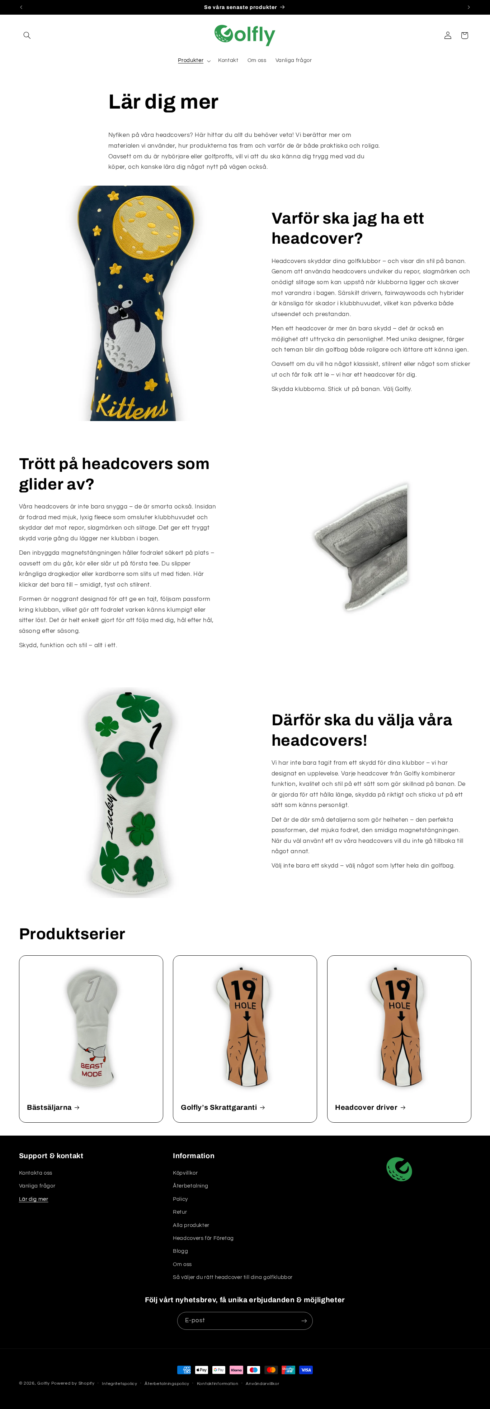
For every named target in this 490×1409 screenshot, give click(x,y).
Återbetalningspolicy (167, 1384)
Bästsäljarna (49, 1107)
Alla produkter (191, 1225)
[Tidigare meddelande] (21, 7)
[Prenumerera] (304, 1320)
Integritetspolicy (119, 1384)
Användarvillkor (262, 1384)
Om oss (182, 1264)
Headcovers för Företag (203, 1238)
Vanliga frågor (37, 1186)
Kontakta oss (36, 1173)
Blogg (180, 1251)
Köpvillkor (185, 1173)
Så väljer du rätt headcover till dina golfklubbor (233, 1277)
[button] (27, 35)
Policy (180, 1199)
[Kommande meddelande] (469, 7)
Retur (180, 1212)
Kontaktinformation (218, 1384)
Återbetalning (190, 1186)
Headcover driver (366, 1107)
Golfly (44, 1383)
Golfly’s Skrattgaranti (219, 1107)
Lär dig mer (33, 1199)
